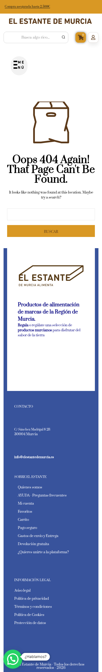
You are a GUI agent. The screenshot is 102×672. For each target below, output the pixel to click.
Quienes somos (30, 487)
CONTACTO (23, 407)
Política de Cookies (29, 615)
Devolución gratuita (33, 544)
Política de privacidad (31, 598)
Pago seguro (27, 528)
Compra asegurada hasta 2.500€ (27, 7)
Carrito (23, 520)
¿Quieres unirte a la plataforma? (43, 552)
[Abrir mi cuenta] (93, 37)
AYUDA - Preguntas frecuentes (42, 495)
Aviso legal (22, 590)
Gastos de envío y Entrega (38, 536)
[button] (19, 65)
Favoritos (25, 511)
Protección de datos (30, 623)
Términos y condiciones (33, 607)
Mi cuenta (26, 503)
